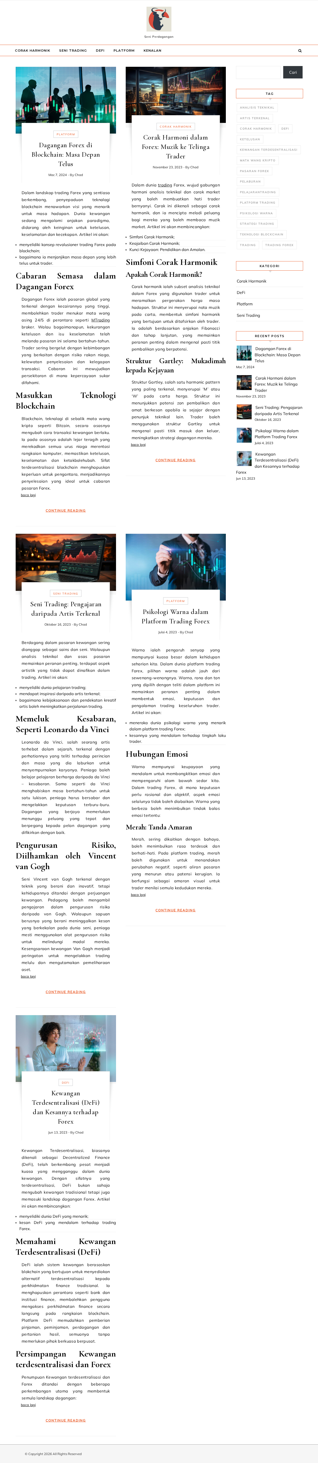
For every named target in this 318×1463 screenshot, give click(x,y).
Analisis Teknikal (257, 107)
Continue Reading (66, 510)
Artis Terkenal (255, 118)
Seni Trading (73, 50)
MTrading (100, 320)
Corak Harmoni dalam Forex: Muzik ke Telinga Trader (176, 146)
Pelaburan (250, 181)
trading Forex (279, 245)
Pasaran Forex (254, 171)
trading (165, 184)
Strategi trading (257, 223)
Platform (124, 50)
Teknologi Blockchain (261, 234)
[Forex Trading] (159, 20)
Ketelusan (250, 139)
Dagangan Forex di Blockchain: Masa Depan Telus (66, 154)
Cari (293, 72)
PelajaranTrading (258, 192)
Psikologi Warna (256, 213)
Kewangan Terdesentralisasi (269, 149)
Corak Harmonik (32, 50)
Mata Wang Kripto (258, 160)
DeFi (100, 50)
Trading (248, 245)
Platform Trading (258, 202)
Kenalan (152, 50)
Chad (79, 175)
